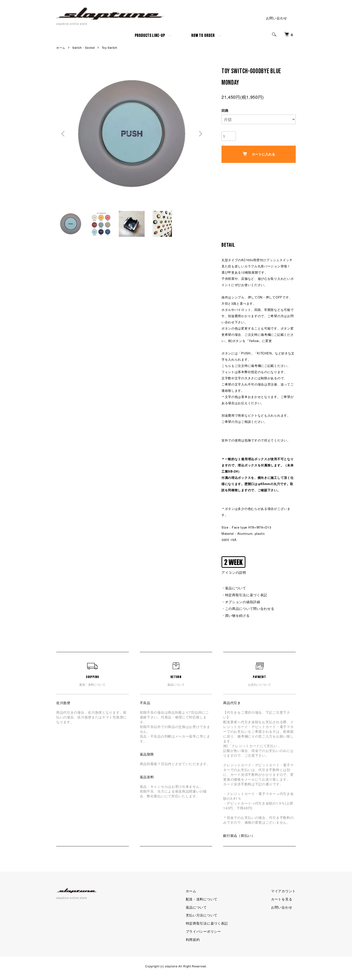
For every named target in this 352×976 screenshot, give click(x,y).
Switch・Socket (83, 47)
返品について (196, 907)
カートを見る (281, 899)
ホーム (60, 47)
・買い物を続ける (235, 615)
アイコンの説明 (233, 572)
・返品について (233, 587)
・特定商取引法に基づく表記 (244, 594)
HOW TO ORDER (203, 35)
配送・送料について (201, 899)
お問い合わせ (276, 18)
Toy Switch (109, 47)
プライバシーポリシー (203, 931)
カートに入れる (263, 154)
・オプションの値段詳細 (240, 601)
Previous (63, 133)
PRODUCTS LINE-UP (150, 35)
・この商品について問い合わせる (247, 608)
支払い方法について (201, 915)
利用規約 (193, 939)
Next (200, 133)
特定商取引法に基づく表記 (207, 923)
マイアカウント (283, 890)
